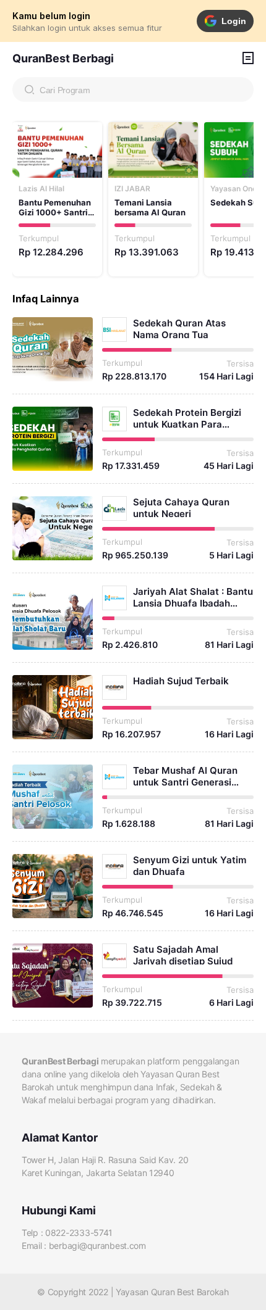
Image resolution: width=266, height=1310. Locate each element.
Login (233, 21)
